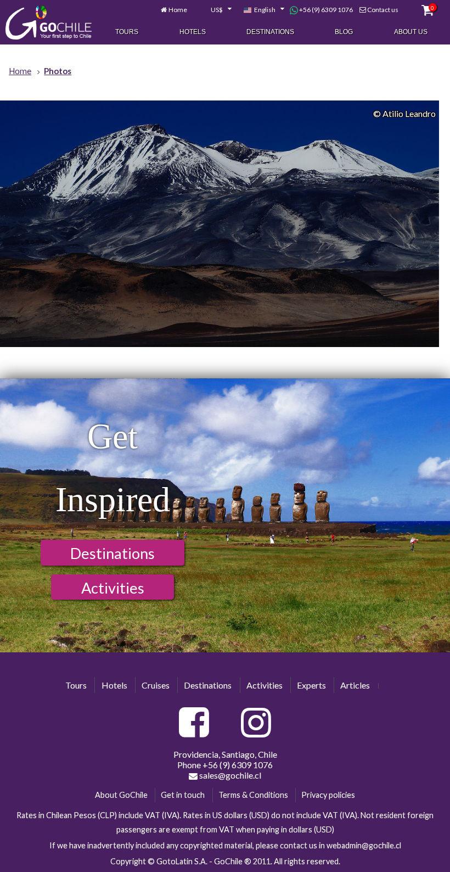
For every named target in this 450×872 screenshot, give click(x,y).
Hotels (192, 32)
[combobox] (215, 10)
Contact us (382, 9)
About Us (411, 32)
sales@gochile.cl (229, 775)
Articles (355, 685)
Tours (126, 32)
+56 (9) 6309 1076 (325, 9)
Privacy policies (328, 795)
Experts (311, 685)
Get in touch (183, 795)
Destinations (270, 32)
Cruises (156, 685)
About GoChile (121, 795)
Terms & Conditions (253, 795)
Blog (344, 32)
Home (177, 9)
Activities (112, 588)
